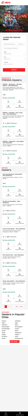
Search (14, 70)
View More (13, 341)
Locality (6, 62)
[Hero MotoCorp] (6, 2)
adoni (3, 323)
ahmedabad (18, 326)
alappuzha (18, 332)
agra (16, 325)
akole (3, 332)
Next (21, 306)
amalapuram (19, 338)
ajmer (4, 330)
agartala (4, 325)
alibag (4, 334)
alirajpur (4, 336)
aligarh (17, 334)
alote (16, 336)
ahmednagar (6, 328)
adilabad (17, 321)
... (13, 306)
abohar (4, 321)
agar (16, 323)
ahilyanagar (5, 326)
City (5, 57)
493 (17, 306)
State (5, 51)
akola (16, 330)
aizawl (17, 328)
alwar (4, 338)
